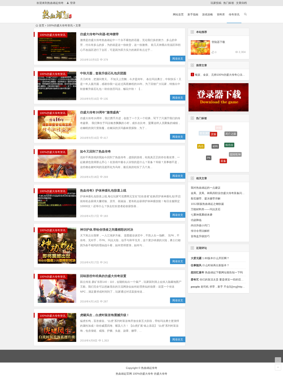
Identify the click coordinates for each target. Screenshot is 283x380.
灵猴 (213, 129)
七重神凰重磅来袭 (201, 214)
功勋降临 (196, 220)
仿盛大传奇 (215, 163)
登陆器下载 (218, 42)
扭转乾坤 (235, 150)
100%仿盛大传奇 (143, 373)
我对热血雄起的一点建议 (205, 187)
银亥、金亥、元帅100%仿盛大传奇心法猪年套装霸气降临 (229, 74)
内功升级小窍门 (200, 225)
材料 (215, 137)
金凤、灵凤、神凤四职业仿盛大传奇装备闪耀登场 (220, 193)
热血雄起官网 (124, 373)
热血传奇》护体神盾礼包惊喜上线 (103, 190)
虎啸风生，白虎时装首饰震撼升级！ (104, 315)
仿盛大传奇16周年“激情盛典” (100, 112)
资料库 (221, 14)
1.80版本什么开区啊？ (210, 258)
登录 (72, 2)
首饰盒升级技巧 (200, 236)
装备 (223, 153)
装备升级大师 (203, 158)
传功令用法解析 (200, 230)
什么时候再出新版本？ (210, 265)
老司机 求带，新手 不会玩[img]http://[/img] (221, 286)
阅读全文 (177, 58)
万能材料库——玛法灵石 (205, 209)
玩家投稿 (216, 2)
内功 (200, 142)
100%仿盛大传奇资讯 (60, 25)
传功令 (229, 137)
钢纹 (228, 163)
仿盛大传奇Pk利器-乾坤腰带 (99, 34)
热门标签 (228, 2)
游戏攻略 (207, 14)
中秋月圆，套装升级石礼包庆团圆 (103, 73)
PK (208, 150)
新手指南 (193, 14)
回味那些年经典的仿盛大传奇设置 (103, 276)
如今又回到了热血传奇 (95, 151)
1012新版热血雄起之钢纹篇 (207, 203)
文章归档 (241, 2)
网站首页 (178, 14)
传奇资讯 (234, 14)
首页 (41, 25)
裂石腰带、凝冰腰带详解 (205, 198)
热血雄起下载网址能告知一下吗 (217, 272)
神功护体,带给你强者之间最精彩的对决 (106, 229)
